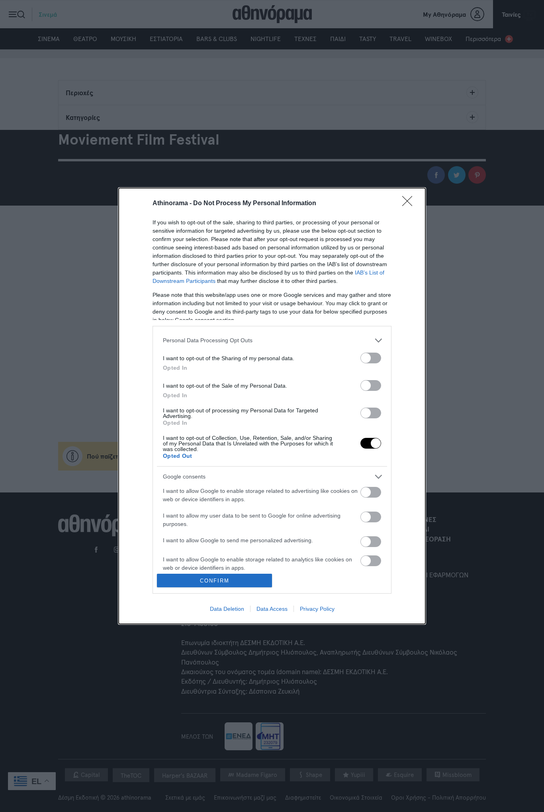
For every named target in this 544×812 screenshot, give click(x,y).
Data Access (272, 609)
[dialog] (272, 406)
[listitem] (272, 340)
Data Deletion (227, 609)
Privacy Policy (317, 609)
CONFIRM (214, 581)
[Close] (409, 203)
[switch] (370, 358)
